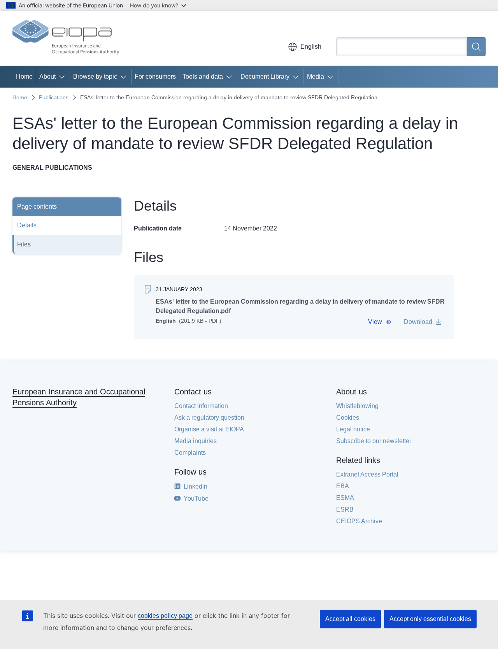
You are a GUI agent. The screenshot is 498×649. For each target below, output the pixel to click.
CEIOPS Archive (359, 521)
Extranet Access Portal (367, 474)
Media (315, 76)
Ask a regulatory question (209, 417)
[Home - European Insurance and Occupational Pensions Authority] (65, 38)
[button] (379, 322)
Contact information (201, 406)
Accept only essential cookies (430, 619)
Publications (53, 97)
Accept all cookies (350, 619)
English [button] (310, 46)
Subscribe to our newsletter (373, 441)
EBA (342, 486)
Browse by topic (95, 76)
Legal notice (353, 429)
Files (24, 244)
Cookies (347, 417)
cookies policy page (165, 615)
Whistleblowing (357, 406)
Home (24, 76)
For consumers (155, 76)
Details (27, 225)
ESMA (345, 497)
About (47, 76)
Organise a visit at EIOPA (209, 429)
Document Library (264, 76)
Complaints (190, 452)
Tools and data (202, 76)
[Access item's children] (63, 77)
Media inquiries (195, 441)
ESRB (345, 509)
